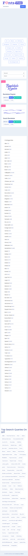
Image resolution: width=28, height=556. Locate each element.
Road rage (17, 492)
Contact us (17, 554)
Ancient (7, 146)
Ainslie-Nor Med (5, 482)
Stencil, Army (8, 344)
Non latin (8, 55)
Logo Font (18, 51)
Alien (6, 143)
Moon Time (21, 476)
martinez (24, 517)
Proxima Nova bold (11, 467)
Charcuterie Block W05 (18, 439)
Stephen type (14, 445)
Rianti (18, 517)
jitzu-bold (4, 448)
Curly (6, 190)
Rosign (18, 529)
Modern (7, 289)
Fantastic (7, 219)
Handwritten (8, 248)
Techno (21, 58)
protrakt (20, 457)
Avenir (10, 486)
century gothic (5, 464)
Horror (6, 257)
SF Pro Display (23, 454)
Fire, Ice (7, 222)
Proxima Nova (21, 467)
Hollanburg (18, 536)
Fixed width (7, 225)
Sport (6, 338)
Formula (20, 460)
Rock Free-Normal (11, 435)
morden (13, 526)
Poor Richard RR (5, 495)
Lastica (19, 526)
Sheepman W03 (5, 526)
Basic (12, 41)
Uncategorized (14, 62)
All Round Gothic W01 (7, 504)
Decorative (7, 193)
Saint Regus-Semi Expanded (8, 501)
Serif (6, 332)
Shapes (6, 335)
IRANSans (20, 486)
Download (18, 97)
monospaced (5, 536)
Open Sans (22, 498)
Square (6, 341)
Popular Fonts (18, 55)
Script (6, 58)
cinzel (22, 504)
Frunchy (4, 533)
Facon (20, 448)
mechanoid (5, 460)
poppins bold (15, 495)
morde (3, 529)
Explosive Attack (5, 514)
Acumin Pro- (5, 442)
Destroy (7, 196)
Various (6, 367)
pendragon (4, 511)
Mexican (7, 286)
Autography (14, 545)
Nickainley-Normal (13, 448)
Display (15, 44)
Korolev (24, 464)
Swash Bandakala (9, 118)
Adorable (4, 486)
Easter (6, 207)
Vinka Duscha (5, 445)
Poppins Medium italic (7, 454)
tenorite (13, 517)
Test (12, 97)
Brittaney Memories (6, 439)
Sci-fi (6, 327)
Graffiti (6, 236)
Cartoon (7, 175)
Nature (6, 295)
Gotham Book (15, 498)
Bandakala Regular (9, 94)
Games (6, 231)
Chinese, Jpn (8, 181)
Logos (6, 280)
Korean (6, 271)
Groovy (6, 242)
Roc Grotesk (5, 507)
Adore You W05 (5, 517)
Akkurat (15, 542)
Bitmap (20, 41)
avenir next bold (20, 539)
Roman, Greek (8, 315)
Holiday (9, 51)
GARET (20, 445)
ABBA (3, 435)
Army (6, 155)
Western (7, 391)
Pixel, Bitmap (8, 306)
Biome (3, 451)
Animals (7, 149)
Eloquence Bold (10, 470)
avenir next (12, 539)
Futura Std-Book (6, 498)
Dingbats (6, 44)
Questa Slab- (23, 542)
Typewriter (7, 359)
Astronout (4, 520)
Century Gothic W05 (15, 464)
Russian (7, 321)
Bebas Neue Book (19, 489)
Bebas (14, 451)
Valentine (7, 364)
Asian (6, 158)
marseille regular (6, 523)
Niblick (11, 489)
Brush (6, 169)
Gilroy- (15, 454)
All (7, 41)
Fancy (22, 44)
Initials (6, 263)
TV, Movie (7, 356)
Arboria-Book (17, 473)
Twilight (12, 536)
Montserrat (4, 492)
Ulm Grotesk (14, 523)
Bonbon (24, 473)
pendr (3, 467)
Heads (6, 251)
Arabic (6, 152)
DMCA (22, 554)
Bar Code (7, 161)
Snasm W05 (19, 470)
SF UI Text (13, 529)
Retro (6, 312)
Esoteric (7, 213)
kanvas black (15, 514)
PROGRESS (4, 457)
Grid (6, 239)
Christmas (7, 184)
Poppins (11, 492)
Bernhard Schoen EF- (16, 482)
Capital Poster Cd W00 (13, 533)
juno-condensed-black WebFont (9, 476)
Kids (6, 268)
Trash (6, 353)
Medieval (7, 283)
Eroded (6, 210)
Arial (14, 486)
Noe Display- (5, 489)
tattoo (14, 58)
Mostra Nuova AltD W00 (7, 479)
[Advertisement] (14, 23)
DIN (8, 529)
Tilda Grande (21, 451)
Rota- (18, 435)
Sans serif (7, 324)
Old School (7, 300)
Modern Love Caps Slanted (16, 507)
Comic (6, 187)
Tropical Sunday (13, 457)
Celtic (6, 178)
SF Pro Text (16, 504)
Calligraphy (6, 100)
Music (6, 292)
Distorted (7, 204)
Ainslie (3, 470)
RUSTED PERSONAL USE (7, 542)
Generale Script (5, 545)
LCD (6, 274)
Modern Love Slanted (7, 473)
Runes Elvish (8, 318)
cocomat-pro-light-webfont (15, 520)
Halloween (7, 245)
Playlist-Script (13, 460)
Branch (9, 451)
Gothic (19, 48)
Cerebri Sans (5, 539)
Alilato (23, 435)
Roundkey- (12, 442)
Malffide (19, 442)
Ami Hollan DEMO (13, 511)
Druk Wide (17, 479)
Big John (22, 514)
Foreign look (10, 48)
